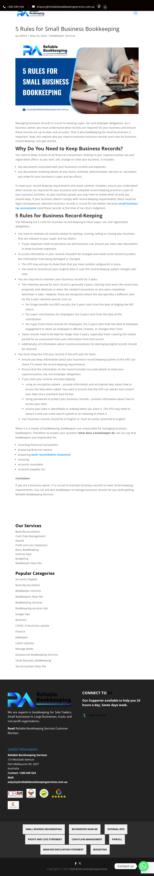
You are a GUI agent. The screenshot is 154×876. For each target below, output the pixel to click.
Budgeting (21, 558)
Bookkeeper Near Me (28, 563)
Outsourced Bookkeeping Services (36, 654)
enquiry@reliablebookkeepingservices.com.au (37, 782)
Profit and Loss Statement (31, 545)
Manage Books (24, 649)
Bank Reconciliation (27, 531)
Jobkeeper (21, 637)
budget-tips (22, 614)
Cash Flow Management (30, 536)
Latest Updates (24, 643)
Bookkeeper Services (62, 35)
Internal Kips (23, 554)
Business (21, 620)
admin (23, 35)
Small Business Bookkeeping (33, 660)
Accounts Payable (26, 579)
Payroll (19, 540)
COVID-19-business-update (32, 625)
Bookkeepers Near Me (29, 596)
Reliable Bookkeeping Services (27, 755)
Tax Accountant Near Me (30, 666)
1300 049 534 (15, 6)
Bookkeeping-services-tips (31, 608)
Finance (20, 631)
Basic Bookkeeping (27, 549)
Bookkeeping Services (28, 602)
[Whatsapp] (143, 866)
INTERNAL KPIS (116, 829)
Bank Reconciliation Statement (63, 849)
